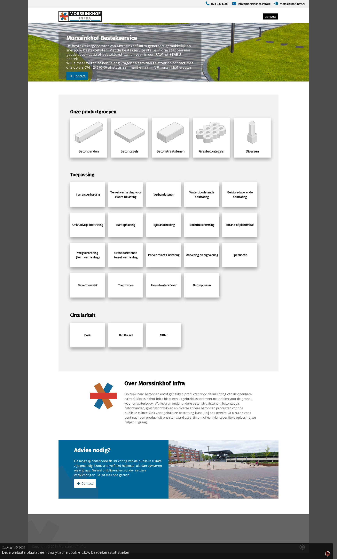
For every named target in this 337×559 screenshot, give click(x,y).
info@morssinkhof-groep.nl (171, 67)
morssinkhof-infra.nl (292, 4)
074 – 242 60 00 (95, 67)
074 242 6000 (219, 4)
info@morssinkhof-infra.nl (254, 4)
